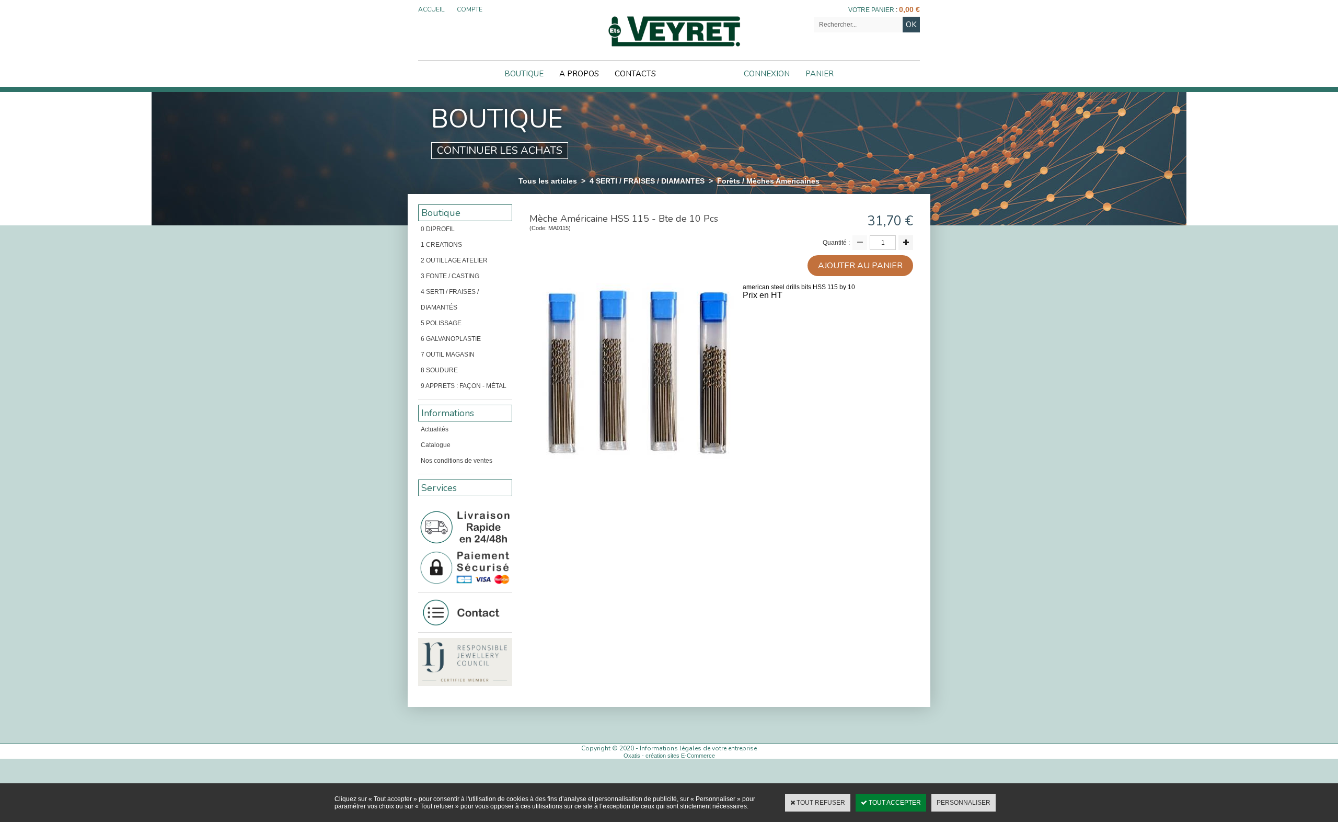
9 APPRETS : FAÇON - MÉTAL (463, 386)
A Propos (579, 73)
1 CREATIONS (441, 244)
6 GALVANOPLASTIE (451, 338)
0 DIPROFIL (438, 229)
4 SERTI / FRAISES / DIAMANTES (647, 181)
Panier (819, 73)
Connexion (767, 73)
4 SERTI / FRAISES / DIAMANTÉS (450, 299)
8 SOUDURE (439, 370)
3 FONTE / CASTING (450, 276)
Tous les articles (547, 181)
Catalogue (436, 445)
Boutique (524, 73)
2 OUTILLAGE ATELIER (454, 260)
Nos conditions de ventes (456, 460)
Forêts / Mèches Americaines (768, 181)
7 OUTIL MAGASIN (448, 354)
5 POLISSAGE (441, 323)
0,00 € (909, 9)
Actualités (434, 429)
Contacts (635, 73)
